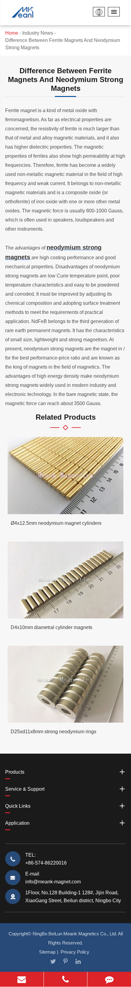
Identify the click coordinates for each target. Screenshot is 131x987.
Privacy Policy (75, 951)
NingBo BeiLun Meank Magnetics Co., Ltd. (75, 933)
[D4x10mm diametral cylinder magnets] (65, 580)
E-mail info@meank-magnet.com (53, 877)
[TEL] (65, 979)
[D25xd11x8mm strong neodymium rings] (65, 684)
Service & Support (24, 789)
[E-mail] (22, 979)
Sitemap (47, 951)
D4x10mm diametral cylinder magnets (51, 627)
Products (14, 772)
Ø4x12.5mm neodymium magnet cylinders (56, 523)
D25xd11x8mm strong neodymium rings (53, 731)
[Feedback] (109, 979)
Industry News (37, 33)
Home (11, 33)
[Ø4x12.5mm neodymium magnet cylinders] (65, 475)
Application (17, 823)
